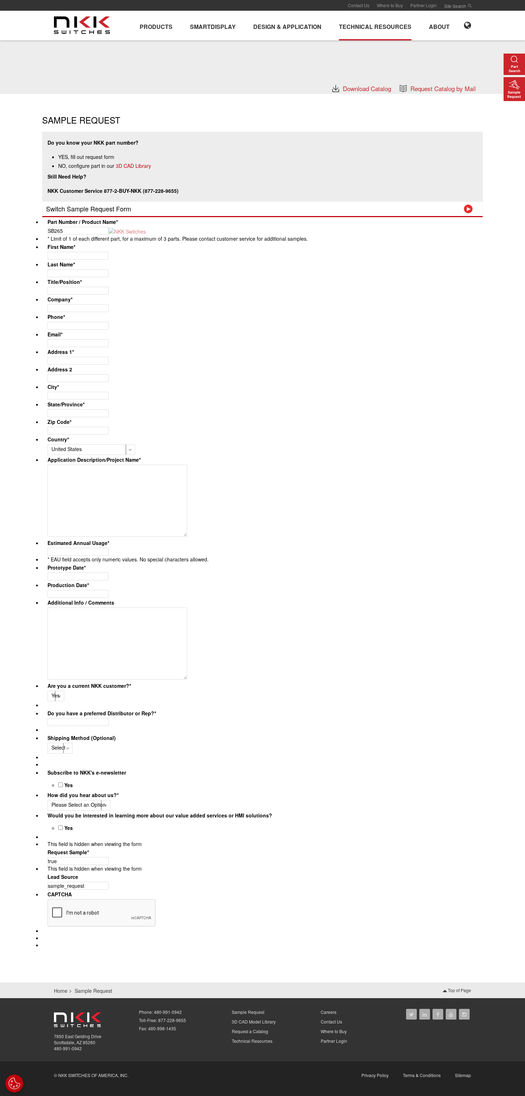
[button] (156, 25)
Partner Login (423, 5)
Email (55, 334)
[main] (262, 67)
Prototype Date (67, 567)
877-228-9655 (172, 1020)
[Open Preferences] (14, 1083)
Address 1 (61, 351)
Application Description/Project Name (94, 459)
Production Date (68, 585)
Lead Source (63, 876)
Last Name (61, 264)
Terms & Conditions (422, 1075)
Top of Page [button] (459, 990)
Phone (56, 316)
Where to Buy (390, 5)
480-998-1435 (162, 1028)
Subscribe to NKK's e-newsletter (87, 772)
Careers (328, 1012)
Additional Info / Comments (81, 602)
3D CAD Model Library (254, 1022)
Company (60, 299)
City (53, 386)
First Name (61, 246)
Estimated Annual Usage (78, 542)
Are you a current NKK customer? (89, 685)
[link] (84, 24)
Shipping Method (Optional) (82, 737)
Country (58, 439)
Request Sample (68, 852)
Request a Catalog (250, 1031)
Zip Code (59, 421)
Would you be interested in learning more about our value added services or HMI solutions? (160, 815)
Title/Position (65, 281)
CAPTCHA (60, 894)
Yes (68, 785)
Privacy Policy (375, 1075)
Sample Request (248, 1012)
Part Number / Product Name (83, 221)
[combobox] (78, 361)
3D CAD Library (133, 165)
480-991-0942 (68, 1048)
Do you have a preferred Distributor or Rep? (102, 713)
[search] (470, 6)
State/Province (66, 404)
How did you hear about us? (83, 795)
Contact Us (358, 5)
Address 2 (60, 369)
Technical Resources (252, 1041)
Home (61, 990)
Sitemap (463, 1075)
